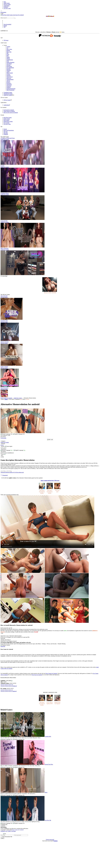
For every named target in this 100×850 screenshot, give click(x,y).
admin (6, 399)
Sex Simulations (10, 67)
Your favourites (7, 24)
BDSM (8, 50)
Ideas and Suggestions (9, 130)
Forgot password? (50, 839)
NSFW (8, 58)
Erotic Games (7, 118)
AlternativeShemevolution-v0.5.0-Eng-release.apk (12, 472)
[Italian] (50, 16)
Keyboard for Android (9, 110)
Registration (3, 12)
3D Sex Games (7, 4)
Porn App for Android (37, 674)
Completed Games (8, 92)
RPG (7, 55)
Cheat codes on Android (9, 111)
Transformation (9, 79)
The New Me (48, 820)
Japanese (8, 75)
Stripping (8, 70)
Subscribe (3, 646)
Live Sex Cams (7, 8)
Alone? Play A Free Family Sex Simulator (42, 492)
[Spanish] (53, 16)
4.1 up (2, 445)
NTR (7, 61)
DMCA (9, 831)
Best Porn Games (8, 117)
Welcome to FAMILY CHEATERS (50, 292)
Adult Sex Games (8, 95)
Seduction (8, 86)
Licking (8, 74)
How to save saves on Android (11, 112)
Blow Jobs (8, 51)
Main (5, 1)
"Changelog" (5, 475)
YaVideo (14, 831)
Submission (9, 84)
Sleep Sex (8, 78)
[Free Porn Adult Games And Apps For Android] (12, 15)
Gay (7, 48)
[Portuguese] (51, 16)
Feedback (6, 7)
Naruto (8, 57)
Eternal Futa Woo (49, 764)
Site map (6, 131)
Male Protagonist (10, 90)
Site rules (6, 133)
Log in (2, 838)
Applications (6, 5)
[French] (47, 16)
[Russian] (52, 16)
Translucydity (48, 736)
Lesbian (8, 46)
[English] (46, 16)
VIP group (6, 40)
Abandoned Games (8, 93)
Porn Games (6, 120)
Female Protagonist (10, 88)
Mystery (8, 82)
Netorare (8, 65)
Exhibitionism (9, 59)
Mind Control (9, 72)
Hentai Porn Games (8, 121)
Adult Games (7, 3)
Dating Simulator (10, 62)
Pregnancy (8, 83)
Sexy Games (6, 122)
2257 (6, 831)
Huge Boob (9, 66)
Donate (5, 25)
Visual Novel (9, 76)
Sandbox (8, 87)
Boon (46, 792)
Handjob (8, 69)
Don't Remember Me (7, 836)
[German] (48, 16)
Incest (7, 54)
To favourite (3, 438)
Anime (8, 71)
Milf (7, 53)
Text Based (9, 63)
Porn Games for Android (6, 398)
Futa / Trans (9, 49)
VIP (4, 27)
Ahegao (8, 80)
